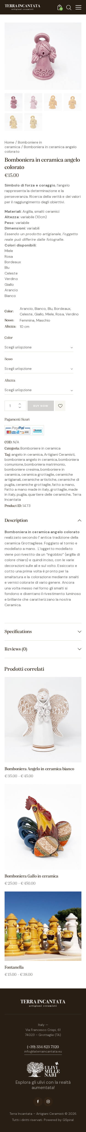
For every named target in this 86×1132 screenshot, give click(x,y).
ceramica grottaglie (37, 474)
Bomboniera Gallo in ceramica (31, 876)
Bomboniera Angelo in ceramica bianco (39, 769)
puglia (22, 494)
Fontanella (14, 967)
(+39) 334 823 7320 (43, 1047)
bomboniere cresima (22, 469)
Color (9, 338)
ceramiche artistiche (39, 479)
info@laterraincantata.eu (43, 1051)
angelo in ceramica (27, 454)
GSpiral (68, 1120)
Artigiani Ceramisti (59, 454)
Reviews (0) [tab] (16, 649)
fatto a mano (63, 484)
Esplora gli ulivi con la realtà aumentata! (43, 1084)
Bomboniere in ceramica (23, 144)
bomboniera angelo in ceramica (31, 459)
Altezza (10, 380)
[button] (60, 406)
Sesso (9, 359)
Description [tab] (16, 520)
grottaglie (58, 489)
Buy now (40, 406)
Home (9, 142)
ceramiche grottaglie (33, 484)
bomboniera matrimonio (45, 464)
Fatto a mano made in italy (27, 489)
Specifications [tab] (18, 631)
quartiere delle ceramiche (49, 494)
